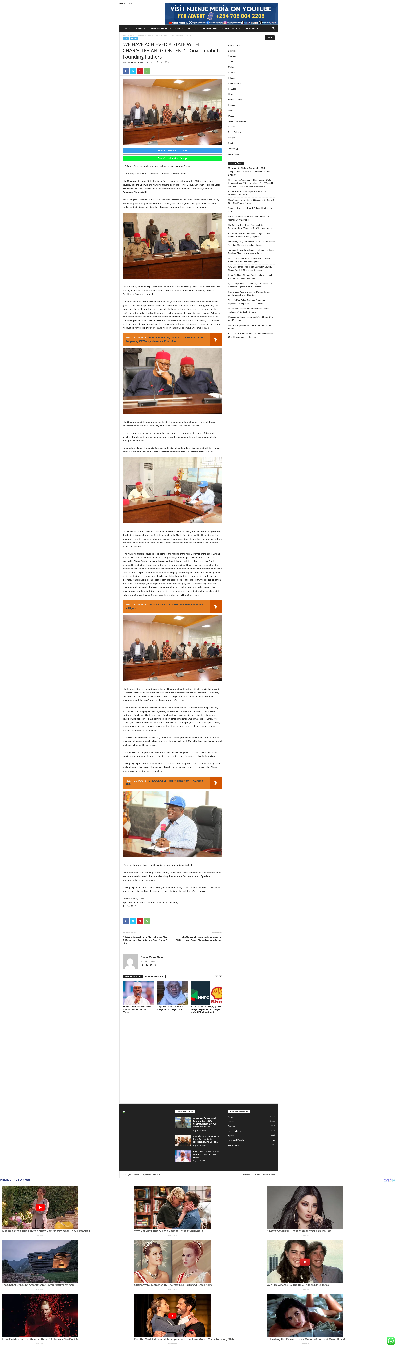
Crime (230, 62)
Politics (193, 28)
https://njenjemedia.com (149, 961)
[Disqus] (172, 1059)
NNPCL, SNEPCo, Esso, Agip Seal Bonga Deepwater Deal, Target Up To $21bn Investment (206, 1009)
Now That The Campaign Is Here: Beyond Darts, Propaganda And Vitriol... (206, 1139)
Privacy (257, 1175)
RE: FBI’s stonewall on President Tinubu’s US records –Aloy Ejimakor (249, 218)
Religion (231, 137)
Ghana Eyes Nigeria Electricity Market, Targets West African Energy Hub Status (249, 293)
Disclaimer (246, 1175)
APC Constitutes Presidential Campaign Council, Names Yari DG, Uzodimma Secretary (250, 268)
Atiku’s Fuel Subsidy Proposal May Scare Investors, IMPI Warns (137, 1009)
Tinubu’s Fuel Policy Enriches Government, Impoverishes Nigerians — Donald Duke (247, 302)
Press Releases (235, 132)
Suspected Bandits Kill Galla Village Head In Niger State (170, 1008)
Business (232, 51)
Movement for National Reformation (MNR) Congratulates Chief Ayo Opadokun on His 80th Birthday (249, 171)
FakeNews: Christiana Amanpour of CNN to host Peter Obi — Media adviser (199, 938)
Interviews (232, 105)
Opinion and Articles (237, 121)
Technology (233, 148)
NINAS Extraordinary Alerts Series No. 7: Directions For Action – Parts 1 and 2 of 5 (145, 940)
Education (232, 78)
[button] (273, 28)
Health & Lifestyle (236, 100)
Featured (232, 89)
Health (231, 94)
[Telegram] (147, 966)
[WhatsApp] (147, 71)
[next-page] (220, 976)
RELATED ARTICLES (133, 976)
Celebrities (233, 56)
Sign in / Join (125, 4)
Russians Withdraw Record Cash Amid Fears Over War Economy (250, 318)
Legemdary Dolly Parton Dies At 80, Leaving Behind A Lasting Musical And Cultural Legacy (251, 243)
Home (128, 28)
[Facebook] (126, 71)
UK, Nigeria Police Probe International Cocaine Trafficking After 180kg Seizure (249, 310)
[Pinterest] (140, 71)
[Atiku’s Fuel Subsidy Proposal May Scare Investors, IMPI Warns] (138, 993)
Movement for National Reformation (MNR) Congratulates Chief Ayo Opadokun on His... (204, 1122)
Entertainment (234, 83)
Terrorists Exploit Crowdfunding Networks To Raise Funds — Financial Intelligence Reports (251, 251)
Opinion (231, 116)
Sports (179, 28)
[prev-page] (216, 976)
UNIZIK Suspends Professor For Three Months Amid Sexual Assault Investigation (249, 260)
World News (210, 28)
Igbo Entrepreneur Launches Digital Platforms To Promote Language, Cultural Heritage (250, 285)
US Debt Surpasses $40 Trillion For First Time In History (250, 327)
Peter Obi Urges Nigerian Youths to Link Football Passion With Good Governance (250, 277)
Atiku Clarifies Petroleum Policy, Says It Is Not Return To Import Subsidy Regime (249, 235)
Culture (231, 67)
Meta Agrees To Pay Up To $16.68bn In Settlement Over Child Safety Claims (251, 201)
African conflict (235, 45)
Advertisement (269, 1175)
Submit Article (231, 28)
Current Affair (159, 28)
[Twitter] (133, 71)
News (139, 28)
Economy (232, 72)
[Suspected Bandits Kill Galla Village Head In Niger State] (172, 993)
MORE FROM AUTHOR (154, 976)
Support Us (252, 28)
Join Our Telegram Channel (172, 150)
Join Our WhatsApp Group (172, 158)
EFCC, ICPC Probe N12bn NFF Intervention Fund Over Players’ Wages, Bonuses (250, 335)
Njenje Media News (133, 62)
